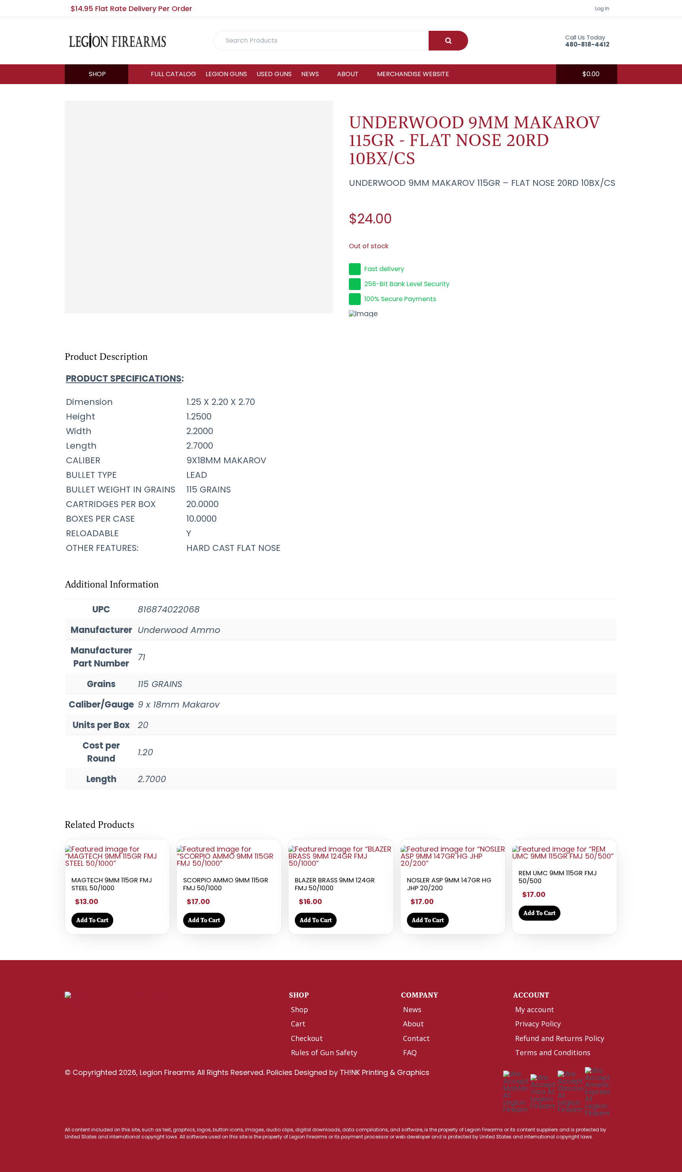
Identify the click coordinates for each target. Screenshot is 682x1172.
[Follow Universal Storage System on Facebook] (70, 1019)
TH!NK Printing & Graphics (384, 1072)
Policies (279, 1072)
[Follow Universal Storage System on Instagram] (103, 1019)
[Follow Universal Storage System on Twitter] (87, 1019)
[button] (586, 74)
